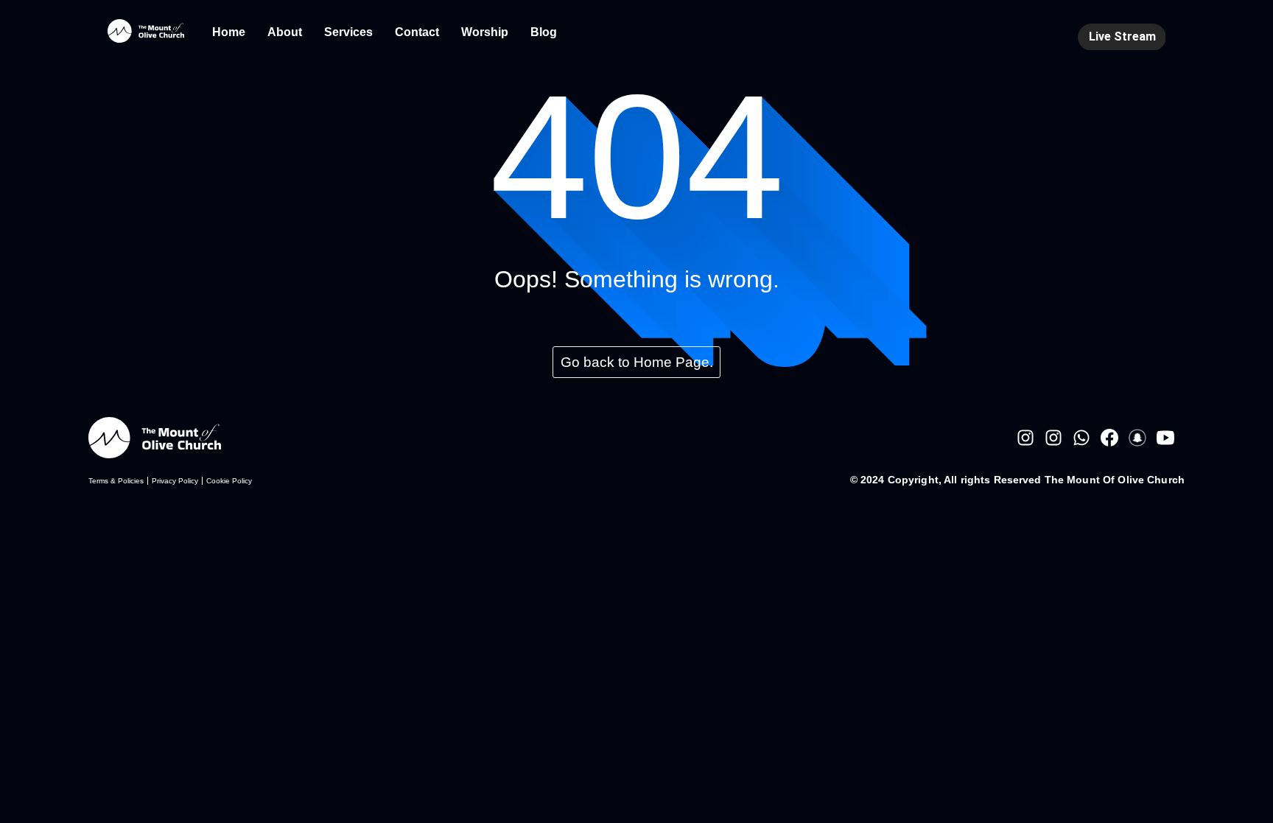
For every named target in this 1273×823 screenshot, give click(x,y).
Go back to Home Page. (637, 362)
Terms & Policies (116, 481)
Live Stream (1122, 36)
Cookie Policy (229, 481)
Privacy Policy (175, 481)
